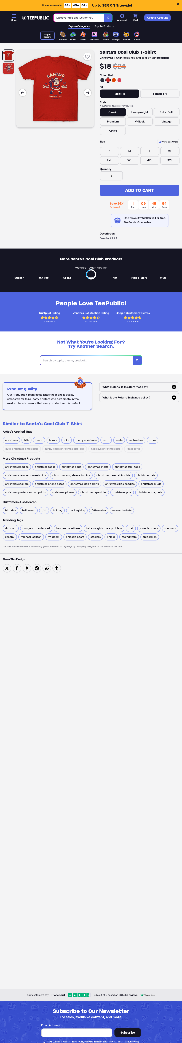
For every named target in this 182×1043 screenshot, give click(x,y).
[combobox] (79, 18)
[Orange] (114, 80)
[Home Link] (35, 18)
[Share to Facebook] (17, 568)
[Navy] (102, 80)
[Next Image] (87, 93)
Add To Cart (139, 190)
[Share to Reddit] (46, 568)
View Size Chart (170, 142)
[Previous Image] (22, 93)
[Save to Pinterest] (37, 568)
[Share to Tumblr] (56, 568)
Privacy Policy (84, 1042)
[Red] (108, 80)
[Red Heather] (119, 80)
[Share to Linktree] (27, 568)
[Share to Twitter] (7, 568)
